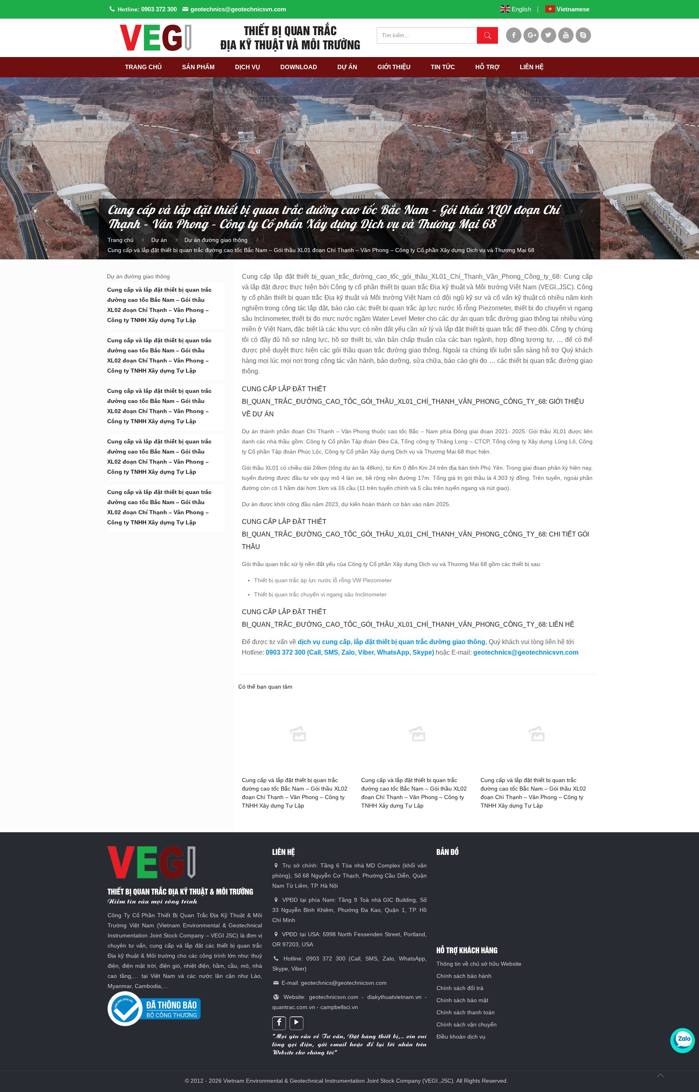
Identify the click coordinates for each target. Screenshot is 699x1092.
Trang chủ (120, 240)
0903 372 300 (159, 9)
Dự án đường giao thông (216, 240)
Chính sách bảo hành (463, 976)
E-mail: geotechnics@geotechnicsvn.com (333, 983)
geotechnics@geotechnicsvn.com (238, 9)
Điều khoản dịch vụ (460, 1036)
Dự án (159, 240)
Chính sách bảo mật (462, 1000)
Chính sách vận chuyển (466, 1024)
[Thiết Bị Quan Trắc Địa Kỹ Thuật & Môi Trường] (155, 38)
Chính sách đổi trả (459, 988)
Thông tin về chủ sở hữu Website (478, 964)
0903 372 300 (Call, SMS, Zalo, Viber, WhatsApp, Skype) (350, 652)
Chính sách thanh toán (465, 1012)
